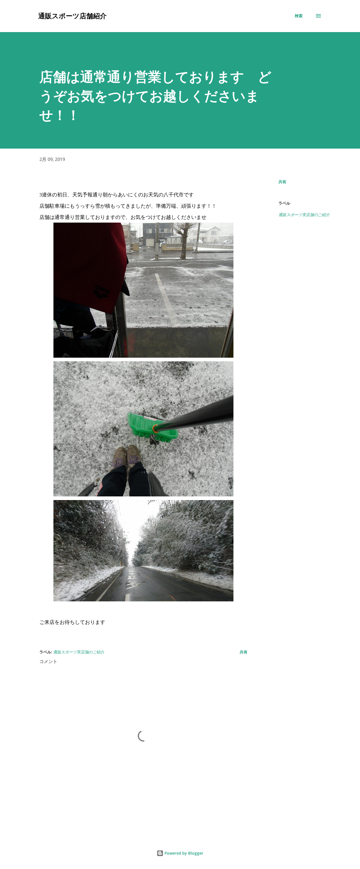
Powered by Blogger (183, 853)
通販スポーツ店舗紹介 (72, 15)
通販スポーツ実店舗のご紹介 (304, 214)
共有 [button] (282, 181)
